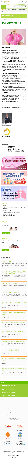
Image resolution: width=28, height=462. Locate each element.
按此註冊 (6, 250)
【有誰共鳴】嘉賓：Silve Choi (9, 283)
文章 (7, 401)
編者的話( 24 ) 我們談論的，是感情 (16, 151)
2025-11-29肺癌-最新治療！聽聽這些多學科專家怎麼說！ (14, 369)
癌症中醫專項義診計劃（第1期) (9, 215)
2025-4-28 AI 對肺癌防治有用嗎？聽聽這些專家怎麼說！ (14, 303)
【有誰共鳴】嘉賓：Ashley (8, 262)
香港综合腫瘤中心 (6, 136)
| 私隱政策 (10, 455)
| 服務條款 (14, 455)
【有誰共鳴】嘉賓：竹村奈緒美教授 (10, 292)
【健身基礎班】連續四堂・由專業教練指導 (11, 212)
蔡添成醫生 (4, 124)
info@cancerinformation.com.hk (15, 412)
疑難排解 (7, 404)
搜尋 (25, 6)
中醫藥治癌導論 (11, 146)
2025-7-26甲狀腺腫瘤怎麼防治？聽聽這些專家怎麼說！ (14, 332)
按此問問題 (7, 233)
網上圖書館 (20, 400)
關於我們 (20, 404)
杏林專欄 (4, 9)
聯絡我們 (20, 406)
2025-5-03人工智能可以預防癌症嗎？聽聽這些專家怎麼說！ (14, 313)
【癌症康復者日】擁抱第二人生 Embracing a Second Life (14, 385)
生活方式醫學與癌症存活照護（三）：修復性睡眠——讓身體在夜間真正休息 (13, 272)
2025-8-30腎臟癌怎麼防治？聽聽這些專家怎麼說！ (14, 341)
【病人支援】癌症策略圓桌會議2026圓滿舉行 (11, 395)
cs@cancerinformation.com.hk (15, 414)
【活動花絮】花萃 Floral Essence (8, 389)
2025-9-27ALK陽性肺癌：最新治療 (10, 350)
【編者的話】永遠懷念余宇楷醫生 (8, 392)
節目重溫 (20, 401)
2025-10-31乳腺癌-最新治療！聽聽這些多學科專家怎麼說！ (14, 359)
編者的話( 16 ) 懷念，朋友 (14, 149)
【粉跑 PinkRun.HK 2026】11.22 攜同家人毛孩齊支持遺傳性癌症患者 (14, 208)
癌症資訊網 (7, 400)
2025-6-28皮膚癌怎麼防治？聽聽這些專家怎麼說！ (14, 322)
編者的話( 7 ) (11, 148)
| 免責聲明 (18, 455)
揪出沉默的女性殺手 (16, 107)
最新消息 (7, 408)
